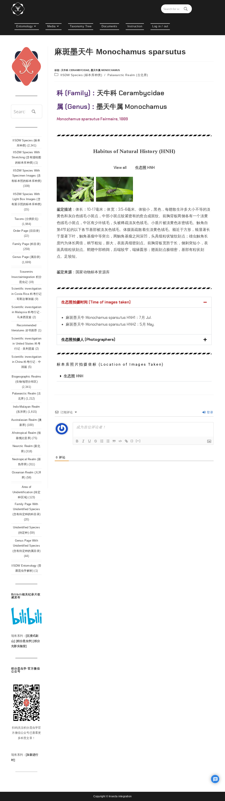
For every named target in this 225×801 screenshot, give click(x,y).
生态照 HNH (73, 376)
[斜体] (83, 441)
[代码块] (120, 441)
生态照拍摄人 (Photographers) (88, 339)
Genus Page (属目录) (26, 257)
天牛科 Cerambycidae (75, 70)
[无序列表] (108, 441)
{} (132, 440)
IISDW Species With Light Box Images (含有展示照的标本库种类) (26, 199)
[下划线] (89, 441)
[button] (134, 302)
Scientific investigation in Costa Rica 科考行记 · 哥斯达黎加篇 (26, 294)
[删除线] (96, 441)
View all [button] (120, 167)
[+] (138, 440)
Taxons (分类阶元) (26, 219)
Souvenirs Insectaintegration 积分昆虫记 (26, 277)
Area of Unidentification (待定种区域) (26, 492)
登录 (209, 412)
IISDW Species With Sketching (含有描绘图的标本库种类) (26, 157)
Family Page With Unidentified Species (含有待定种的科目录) (26, 509)
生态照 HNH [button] (145, 167)
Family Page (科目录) (26, 244)
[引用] (114, 441)
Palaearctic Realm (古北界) (127, 75)
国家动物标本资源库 (93, 272)
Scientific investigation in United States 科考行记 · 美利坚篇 (26, 343)
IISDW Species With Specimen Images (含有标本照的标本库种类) (26, 175)
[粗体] (77, 441)
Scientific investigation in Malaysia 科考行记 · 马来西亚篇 (26, 312)
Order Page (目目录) (26, 230)
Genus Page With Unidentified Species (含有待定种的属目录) (26, 546)
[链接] (126, 441)
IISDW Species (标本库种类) (81, 75)
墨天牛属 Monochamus (105, 70)
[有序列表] (102, 441)
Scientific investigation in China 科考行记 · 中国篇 (26, 362)
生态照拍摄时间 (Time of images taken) (96, 302)
